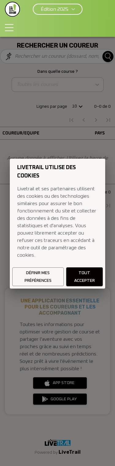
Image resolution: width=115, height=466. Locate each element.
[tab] (9, 27)
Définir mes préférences (38, 277)
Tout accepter (84, 277)
